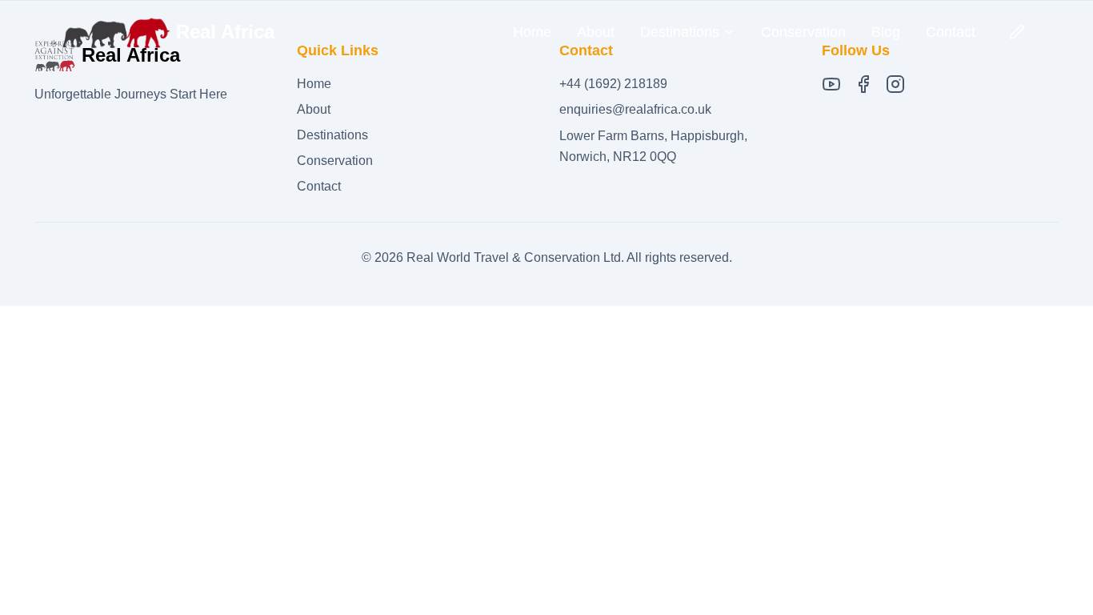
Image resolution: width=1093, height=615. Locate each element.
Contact (950, 32)
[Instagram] (895, 84)
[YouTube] (831, 84)
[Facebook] (863, 84)
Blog (885, 32)
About (596, 32)
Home (532, 32)
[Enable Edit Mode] (1017, 32)
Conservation (803, 32)
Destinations (332, 135)
